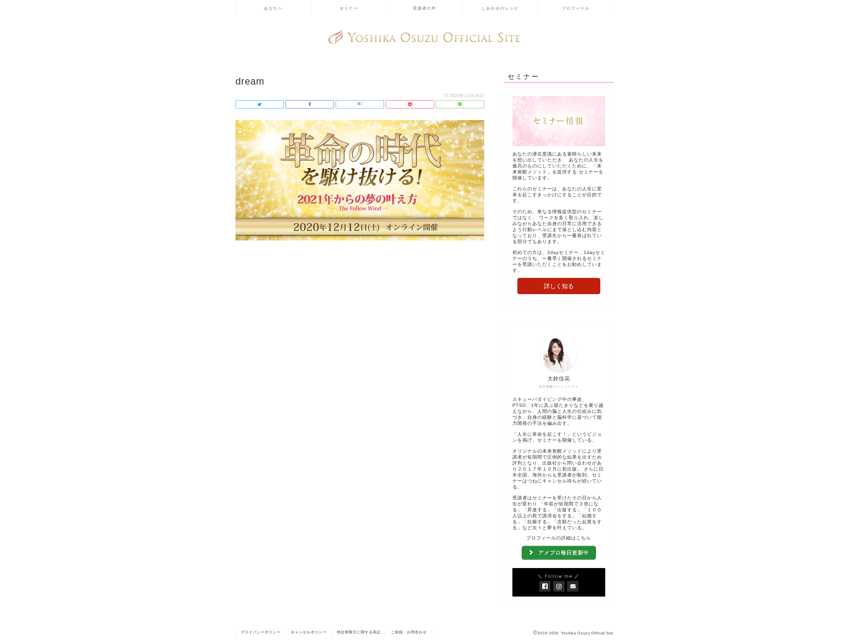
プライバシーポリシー (261, 632)
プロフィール (576, 8)
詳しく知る (559, 286)
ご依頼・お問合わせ (409, 632)
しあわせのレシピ (500, 8)
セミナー (349, 8)
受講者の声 (424, 8)
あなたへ (273, 8)
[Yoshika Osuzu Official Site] (424, 43)
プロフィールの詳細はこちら (558, 538)
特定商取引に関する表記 (359, 632)
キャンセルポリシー (309, 632)
